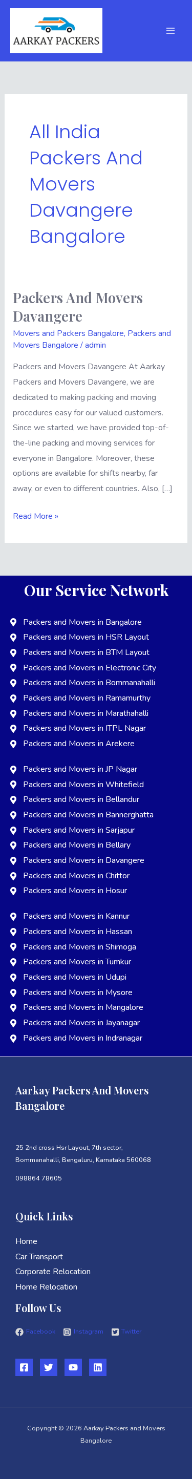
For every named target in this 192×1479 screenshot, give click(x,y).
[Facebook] (24, 1367)
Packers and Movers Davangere (78, 306)
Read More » (35, 515)
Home (26, 1241)
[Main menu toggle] (170, 30)
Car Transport (39, 1256)
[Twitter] (48, 1367)
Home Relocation (46, 1287)
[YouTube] (73, 1367)
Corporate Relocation (53, 1271)
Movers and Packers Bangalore (68, 333)
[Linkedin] (97, 1367)
